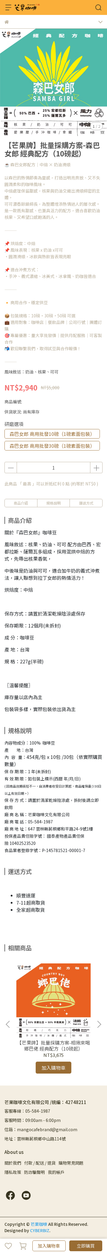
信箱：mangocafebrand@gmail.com (40, 1129)
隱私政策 (12, 1172)
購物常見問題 (71, 1163)
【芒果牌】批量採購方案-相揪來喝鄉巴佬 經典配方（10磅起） (53, 1045)
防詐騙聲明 (34, 1172)
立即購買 (86, 1246)
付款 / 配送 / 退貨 (40, 1163)
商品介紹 (21, 502)
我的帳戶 (56, 1172)
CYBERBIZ (39, 1230)
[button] (99, 1024)
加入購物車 (49, 1246)
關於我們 (12, 1163)
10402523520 (23, 843)
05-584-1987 (40, 822)
